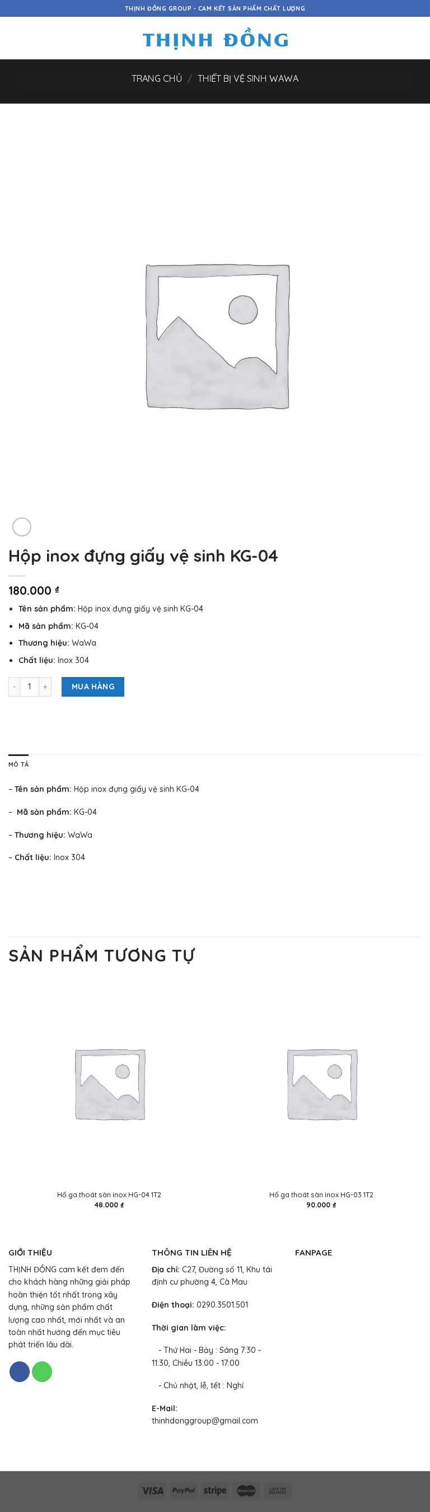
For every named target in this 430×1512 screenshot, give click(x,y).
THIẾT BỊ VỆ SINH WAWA (248, 78)
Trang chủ (157, 78)
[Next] (421, 1104)
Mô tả (18, 764)
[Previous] (9, 1104)
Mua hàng (93, 687)
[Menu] (14, 38)
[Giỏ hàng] (416, 38)
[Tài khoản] (397, 38)
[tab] (18, 765)
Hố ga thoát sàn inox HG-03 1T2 (321, 1194)
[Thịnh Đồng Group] (215, 38)
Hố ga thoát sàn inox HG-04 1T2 (109, 1194)
